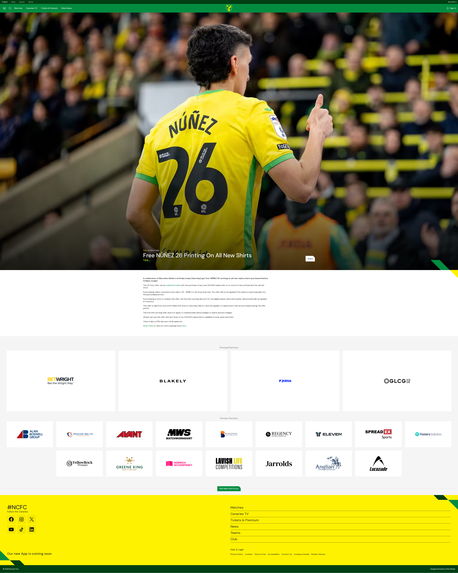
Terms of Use (260, 554)
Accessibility (273, 554)
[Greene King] (129, 463)
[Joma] (285, 381)
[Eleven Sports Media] (328, 434)
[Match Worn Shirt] (179, 434)
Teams (235, 533)
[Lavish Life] (229, 463)
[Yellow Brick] (79, 463)
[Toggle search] (10, 8)
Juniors (22, 2)
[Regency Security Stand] (278, 434)
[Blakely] (452, 2)
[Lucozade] (378, 463)
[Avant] (129, 434)
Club (233, 539)
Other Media (450, 569)
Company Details (301, 554)
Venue (30, 2)
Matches (18, 8)
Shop (13, 2)
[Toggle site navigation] (4, 8)
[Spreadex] (378, 434)
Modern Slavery (318, 554)
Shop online (148, 326)
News (234, 526)
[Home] (229, 8)
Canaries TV (31, 8)
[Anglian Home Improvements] (328, 463)
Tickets (5, 2)
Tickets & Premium (49, 8)
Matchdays (67, 8)
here (184, 326)
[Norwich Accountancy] (179, 463)
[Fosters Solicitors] (428, 434)
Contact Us (286, 554)
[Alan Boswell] (29, 434)
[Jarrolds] (278, 463)
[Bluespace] (229, 434)
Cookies (248, 554)
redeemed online (173, 285)
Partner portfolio (229, 488)
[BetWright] (61, 381)
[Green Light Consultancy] (397, 381)
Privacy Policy (236, 554)
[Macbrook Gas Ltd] (79, 434)
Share (310, 258)
